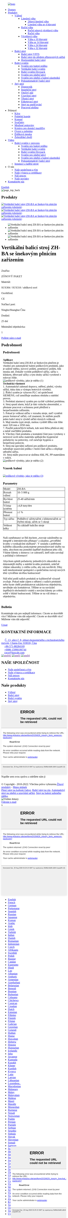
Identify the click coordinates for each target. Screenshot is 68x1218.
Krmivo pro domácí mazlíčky (30, 128)
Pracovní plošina (29, 107)
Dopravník (26, 86)
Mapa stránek (20, 787)
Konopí (18, 119)
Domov (12, 9)
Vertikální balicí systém (33, 69)
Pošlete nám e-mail (11, 338)
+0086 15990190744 (15, 649)
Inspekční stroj (28, 89)
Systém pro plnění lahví (33, 74)
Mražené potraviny (24, 125)
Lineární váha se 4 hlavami (42, 24)
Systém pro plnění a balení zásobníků (40, 77)
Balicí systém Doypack (33, 72)
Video (11, 140)
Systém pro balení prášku (34, 66)
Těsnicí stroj (27, 98)
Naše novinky (22, 178)
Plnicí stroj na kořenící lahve (16, 790)
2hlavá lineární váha (38, 21)
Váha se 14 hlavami (38, 42)
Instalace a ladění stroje (27, 163)
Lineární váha (28, 18)
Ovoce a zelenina (24, 131)
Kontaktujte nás (16, 181)
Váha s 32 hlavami (37, 48)
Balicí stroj (20, 51)
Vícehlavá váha (29, 36)
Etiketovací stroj (29, 101)
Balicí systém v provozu (27, 143)
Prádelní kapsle (22, 116)
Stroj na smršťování (31, 104)
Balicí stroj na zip (41, 790)
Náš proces (20, 175)
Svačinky (19, 122)
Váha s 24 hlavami (37, 45)
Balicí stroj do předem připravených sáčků (43, 57)
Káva (17, 113)
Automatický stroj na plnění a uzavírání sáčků (33, 791)
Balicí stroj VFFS (30, 54)
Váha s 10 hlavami (37, 39)
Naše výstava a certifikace (28, 172)
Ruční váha (27, 27)
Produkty (12, 12)
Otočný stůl (27, 92)
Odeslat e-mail (8, 802)
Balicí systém (21, 63)
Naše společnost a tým (26, 169)
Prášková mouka (23, 134)
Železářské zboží (23, 137)
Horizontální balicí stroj (33, 60)
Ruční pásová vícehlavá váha (43, 30)
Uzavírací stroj (28, 95)
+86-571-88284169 (14, 646)
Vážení (18, 15)
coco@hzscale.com (14, 652)
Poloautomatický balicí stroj (35, 80)
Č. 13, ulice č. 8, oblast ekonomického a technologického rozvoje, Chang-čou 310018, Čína (32, 641)
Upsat (4, 624)
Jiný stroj (19, 83)
